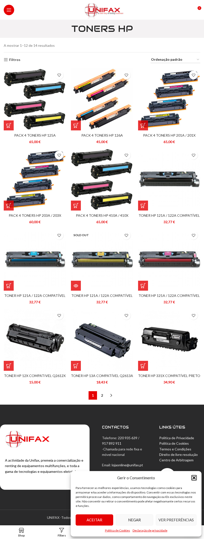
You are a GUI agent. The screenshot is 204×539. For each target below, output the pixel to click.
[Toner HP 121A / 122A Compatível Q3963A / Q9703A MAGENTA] (169, 259)
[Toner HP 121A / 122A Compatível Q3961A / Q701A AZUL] (35, 259)
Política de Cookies (117, 530)
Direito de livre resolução (178, 454)
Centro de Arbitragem (176, 460)
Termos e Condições (175, 449)
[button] (194, 477)
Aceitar (94, 520)
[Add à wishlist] (59, 75)
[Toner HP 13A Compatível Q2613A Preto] (102, 340)
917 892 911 (111, 443)
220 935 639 (127, 438)
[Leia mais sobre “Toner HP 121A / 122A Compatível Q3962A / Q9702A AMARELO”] (76, 286)
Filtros (14, 60)
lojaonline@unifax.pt (127, 465)
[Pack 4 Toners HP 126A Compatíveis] (102, 99)
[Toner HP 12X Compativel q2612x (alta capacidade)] (35, 340)
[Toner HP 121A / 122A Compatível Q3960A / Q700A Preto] (169, 179)
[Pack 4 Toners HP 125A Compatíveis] (35, 99)
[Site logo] (102, 9)
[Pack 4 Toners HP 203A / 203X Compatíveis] (35, 179)
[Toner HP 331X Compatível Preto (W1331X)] (169, 340)
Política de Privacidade (176, 438)
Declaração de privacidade (150, 530)
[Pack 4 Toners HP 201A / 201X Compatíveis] (169, 99)
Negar (134, 520)
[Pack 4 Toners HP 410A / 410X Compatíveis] (102, 179)
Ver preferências (176, 520)
